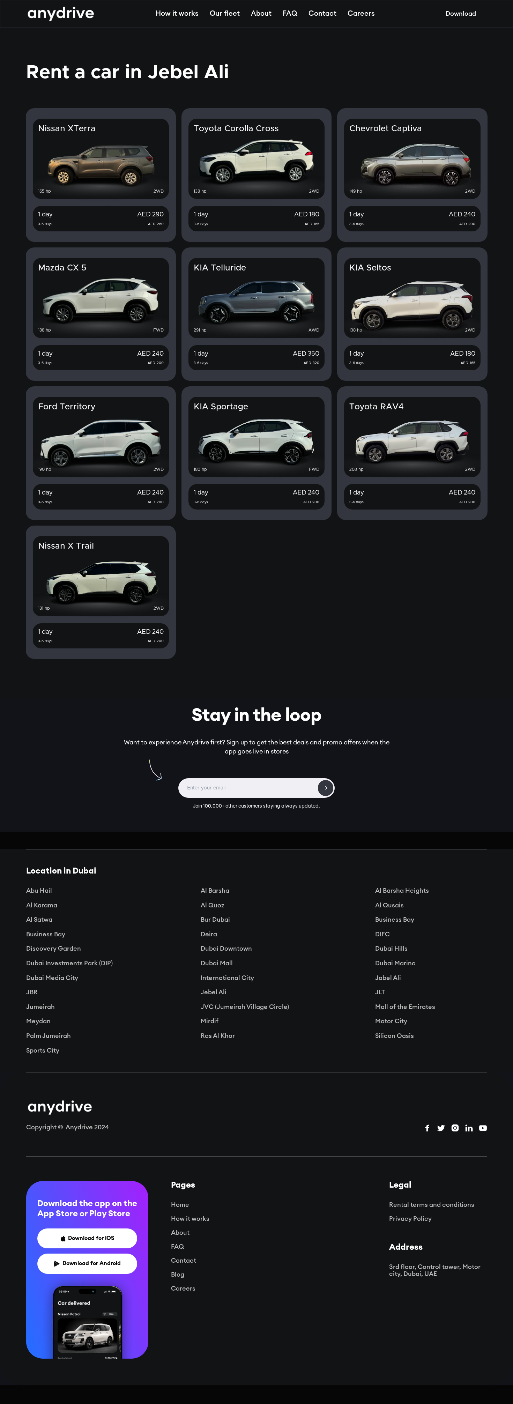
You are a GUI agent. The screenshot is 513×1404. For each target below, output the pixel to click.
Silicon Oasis (394, 1036)
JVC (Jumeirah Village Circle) (245, 1007)
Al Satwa (39, 919)
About (261, 13)
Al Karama (41, 905)
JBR (32, 992)
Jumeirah (40, 1007)
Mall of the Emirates (405, 1007)
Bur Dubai (215, 919)
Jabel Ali (388, 978)
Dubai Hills (391, 948)
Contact (322, 13)
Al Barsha (215, 890)
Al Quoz (212, 905)
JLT (380, 992)
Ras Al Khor (218, 1036)
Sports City (42, 1050)
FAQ (290, 13)
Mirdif (209, 1021)
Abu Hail (39, 890)
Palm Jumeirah (48, 1036)
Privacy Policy (410, 1219)
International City (227, 978)
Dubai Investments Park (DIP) (69, 963)
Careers (361, 13)
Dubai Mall (217, 963)
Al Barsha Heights (402, 890)
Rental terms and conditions (431, 1205)
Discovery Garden (53, 948)
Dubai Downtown (226, 948)
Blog (177, 1274)
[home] (61, 14)
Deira (209, 934)
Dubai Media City (52, 978)
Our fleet (225, 13)
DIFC (382, 934)
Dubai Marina (395, 963)
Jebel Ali (213, 992)
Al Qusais (389, 905)
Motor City (391, 1021)
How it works (177, 13)
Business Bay (394, 919)
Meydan (38, 1021)
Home (180, 1205)
